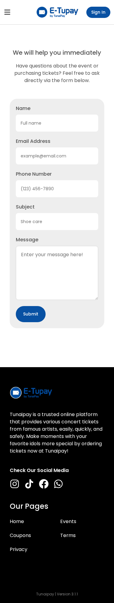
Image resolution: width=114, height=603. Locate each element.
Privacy (18, 549)
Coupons (20, 535)
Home (17, 521)
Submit (30, 314)
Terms (68, 535)
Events (68, 521)
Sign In (98, 12)
